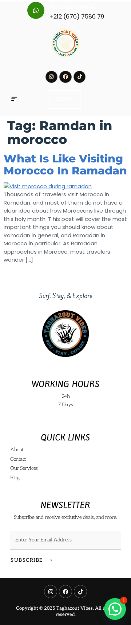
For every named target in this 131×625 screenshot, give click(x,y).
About (17, 450)
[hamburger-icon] (14, 99)
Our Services (24, 468)
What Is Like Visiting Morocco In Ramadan (65, 164)
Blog (14, 478)
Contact (18, 459)
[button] (115, 609)
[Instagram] (51, 77)
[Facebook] (65, 77)
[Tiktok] (80, 77)
